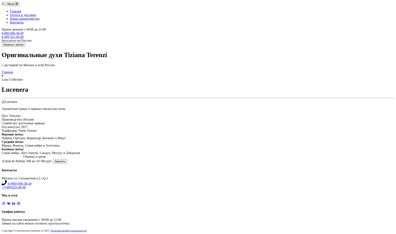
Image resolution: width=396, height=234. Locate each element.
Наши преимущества (24, 18)
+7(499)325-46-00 (14, 187)
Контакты (17, 22)
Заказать (60, 161)
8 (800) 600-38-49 (20, 183)
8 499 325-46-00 (13, 37)
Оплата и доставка (23, 15)
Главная (15, 11)
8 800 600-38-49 (13, 33)
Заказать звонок (13, 44)
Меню (11, 4)
